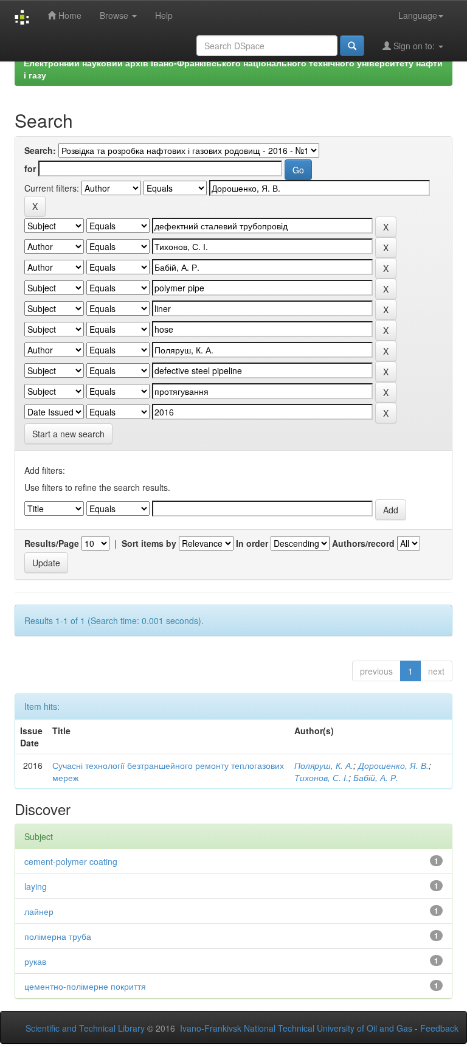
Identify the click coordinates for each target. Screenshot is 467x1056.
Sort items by (149, 543)
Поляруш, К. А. (323, 765)
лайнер (39, 911)
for (30, 168)
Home (68, 15)
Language (417, 15)
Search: (40, 150)
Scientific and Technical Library (85, 1028)
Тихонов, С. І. (321, 777)
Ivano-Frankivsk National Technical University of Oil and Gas (296, 1028)
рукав (35, 961)
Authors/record (363, 543)
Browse (115, 15)
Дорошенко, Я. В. (393, 765)
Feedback (439, 1028)
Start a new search (68, 434)
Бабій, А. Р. (375, 777)
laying (35, 886)
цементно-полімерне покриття (85, 986)
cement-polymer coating (70, 861)
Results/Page (51, 543)
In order (252, 543)
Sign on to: (414, 46)
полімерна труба (57, 936)
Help (164, 15)
